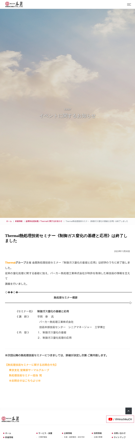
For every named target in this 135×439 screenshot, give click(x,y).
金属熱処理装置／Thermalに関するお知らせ (44, 221)
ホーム (9, 221)
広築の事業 (98, 437)
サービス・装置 (45, 433)
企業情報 (68, 433)
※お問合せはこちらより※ (24, 380)
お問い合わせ (120, 433)
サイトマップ (120, 437)
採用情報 (98, 433)
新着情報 (18, 221)
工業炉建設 (42, 437)
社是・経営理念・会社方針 (74, 437)
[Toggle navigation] (129, 4)
